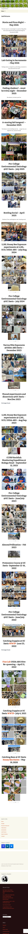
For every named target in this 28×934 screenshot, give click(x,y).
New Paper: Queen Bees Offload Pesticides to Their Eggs (8, 891)
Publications (3, 827)
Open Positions (4, 834)
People (2, 823)
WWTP (12, 643)
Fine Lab (7, 662)
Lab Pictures (3, 832)
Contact (3, 836)
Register (4, 925)
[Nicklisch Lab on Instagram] (3, 846)
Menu (2, 11)
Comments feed (6, 931)
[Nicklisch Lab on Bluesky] (11, 846)
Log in (4, 927)
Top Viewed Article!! (7, 904)
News (2, 821)
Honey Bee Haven (11, 760)
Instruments (3, 830)
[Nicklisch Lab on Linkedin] (7, 846)
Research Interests (5, 825)
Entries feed (5, 929)
